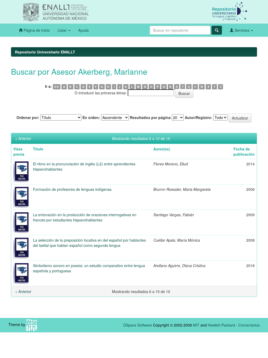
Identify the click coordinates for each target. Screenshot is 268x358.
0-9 (56, 87)
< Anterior (23, 138)
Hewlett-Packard (221, 325)
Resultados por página (150, 117)
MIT (196, 325)
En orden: (91, 117)
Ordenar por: (27, 117)
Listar (63, 30)
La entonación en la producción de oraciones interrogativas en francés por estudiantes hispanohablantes (84, 217)
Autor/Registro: (198, 117)
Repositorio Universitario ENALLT (45, 52)
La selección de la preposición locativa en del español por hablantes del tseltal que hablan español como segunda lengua (89, 242)
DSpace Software (137, 325)
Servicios (241, 30)
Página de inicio (36, 30)
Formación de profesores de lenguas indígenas (72, 189)
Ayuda (83, 30)
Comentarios (249, 325)
